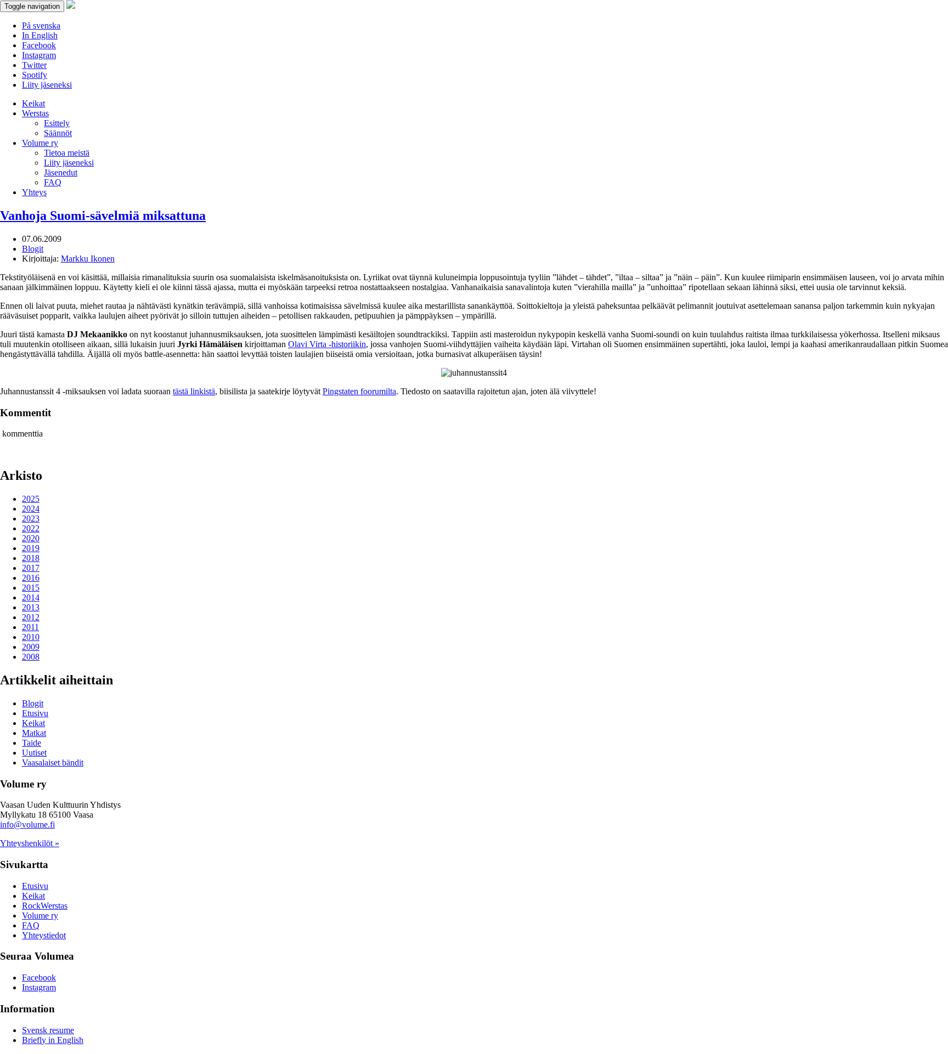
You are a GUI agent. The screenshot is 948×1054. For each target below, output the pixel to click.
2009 (31, 646)
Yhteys (34, 192)
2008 (31, 656)
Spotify (34, 75)
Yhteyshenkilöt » (29, 843)
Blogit (32, 248)
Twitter (34, 65)
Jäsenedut (60, 172)
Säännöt (58, 133)
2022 (31, 528)
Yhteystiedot (44, 935)
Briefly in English (52, 1040)
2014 (31, 597)
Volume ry (40, 143)
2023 (31, 518)
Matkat (34, 733)
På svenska (41, 25)
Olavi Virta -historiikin (327, 344)
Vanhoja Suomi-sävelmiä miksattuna (103, 215)
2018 (31, 558)
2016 (31, 577)
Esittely (57, 123)
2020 (31, 538)
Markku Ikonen (88, 258)
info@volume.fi (27, 824)
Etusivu (35, 713)
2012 (31, 617)
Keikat (33, 103)
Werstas (35, 113)
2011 (30, 627)
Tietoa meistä (66, 152)
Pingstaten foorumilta (359, 391)
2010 (31, 637)
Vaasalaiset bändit (52, 762)
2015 (31, 587)
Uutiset (34, 752)
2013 (31, 607)
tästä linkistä (194, 391)
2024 (31, 508)
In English (40, 35)
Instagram (39, 55)
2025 (31, 498)
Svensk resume (48, 1030)
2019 (31, 548)
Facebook (39, 45)
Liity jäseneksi (47, 84)
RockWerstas (44, 905)
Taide (31, 742)
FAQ (52, 182)
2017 (31, 568)
